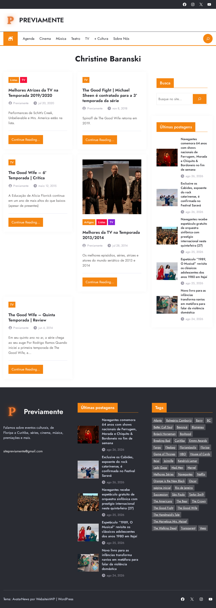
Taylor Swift (196, 494)
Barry (199, 420)
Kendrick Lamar (187, 461)
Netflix (201, 474)
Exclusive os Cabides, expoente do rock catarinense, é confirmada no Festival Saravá (194, 194)
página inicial (162, 488)
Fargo (157, 447)
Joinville (168, 461)
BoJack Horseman (165, 434)
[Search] (200, 99)
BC (209, 420)
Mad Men (177, 467)
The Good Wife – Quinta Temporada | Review (31, 317)
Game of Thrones (164, 454)
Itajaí (156, 461)
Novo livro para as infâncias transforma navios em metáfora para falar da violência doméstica (193, 301)
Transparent (188, 528)
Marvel (192, 467)
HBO (183, 454)
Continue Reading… (27, 138)
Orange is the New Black (169, 481)
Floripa (205, 447)
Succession (161, 494)
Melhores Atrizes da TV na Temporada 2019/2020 (33, 93)
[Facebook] (184, 4)
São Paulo (178, 494)
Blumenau (198, 427)
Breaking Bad (162, 440)
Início (10, 38)
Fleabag (170, 447)
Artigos (89, 222)
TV (23, 80)
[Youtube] (209, 4)
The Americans (163, 501)
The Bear (182, 501)
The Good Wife (187, 508)
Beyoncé (182, 427)
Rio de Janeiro (184, 488)
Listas (13, 80)
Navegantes (185, 474)
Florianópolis (188, 447)
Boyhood (185, 434)
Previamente (41, 20)
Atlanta (158, 420)
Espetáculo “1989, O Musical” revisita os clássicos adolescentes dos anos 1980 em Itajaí (194, 268)
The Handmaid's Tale (167, 514)
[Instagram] (192, 4)
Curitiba (180, 440)
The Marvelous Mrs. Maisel (170, 521)
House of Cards (200, 454)
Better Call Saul (163, 427)
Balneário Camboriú (179, 420)
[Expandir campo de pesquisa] (208, 38)
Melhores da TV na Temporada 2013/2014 (111, 235)
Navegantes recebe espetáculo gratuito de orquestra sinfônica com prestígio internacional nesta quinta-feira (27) (194, 232)
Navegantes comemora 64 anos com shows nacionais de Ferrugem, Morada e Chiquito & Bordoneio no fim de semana (194, 154)
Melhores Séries (164, 474)
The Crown (199, 501)
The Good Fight (163, 508)
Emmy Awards (198, 440)
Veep (203, 528)
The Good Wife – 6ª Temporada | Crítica (27, 175)
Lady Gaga (160, 467)
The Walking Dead (165, 528)
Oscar (193, 481)
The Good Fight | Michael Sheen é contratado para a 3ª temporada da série (109, 95)
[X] (201, 4)
